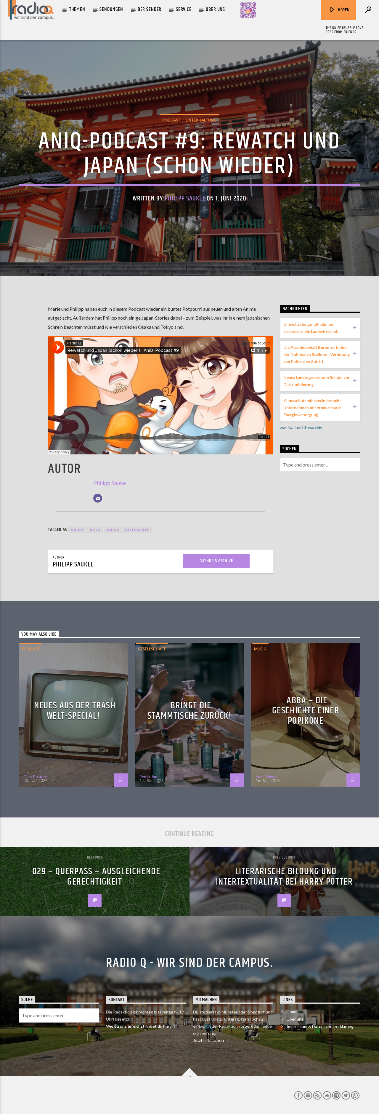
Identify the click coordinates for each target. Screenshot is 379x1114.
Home (292, 1011)
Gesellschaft (152, 649)
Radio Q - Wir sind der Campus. (189, 963)
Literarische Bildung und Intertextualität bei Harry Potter (284, 876)
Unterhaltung (201, 120)
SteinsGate (137, 529)
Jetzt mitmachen (209, 1040)
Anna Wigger (267, 776)
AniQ (95, 529)
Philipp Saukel (185, 198)
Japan (113, 529)
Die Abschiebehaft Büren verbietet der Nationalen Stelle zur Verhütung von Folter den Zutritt (316, 354)
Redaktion (148, 776)
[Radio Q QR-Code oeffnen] (248, 10)
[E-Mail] (97, 498)
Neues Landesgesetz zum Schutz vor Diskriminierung (316, 381)
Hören (343, 10)
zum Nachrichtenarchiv (301, 427)
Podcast (171, 120)
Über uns (215, 9)
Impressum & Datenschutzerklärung (320, 1026)
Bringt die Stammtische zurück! (189, 710)
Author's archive (216, 560)
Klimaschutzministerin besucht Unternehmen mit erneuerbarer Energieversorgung (312, 407)
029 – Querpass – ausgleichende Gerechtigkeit (96, 876)
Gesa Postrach (36, 776)
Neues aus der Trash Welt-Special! (74, 710)
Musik (260, 649)
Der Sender (150, 9)
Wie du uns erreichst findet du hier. (139, 1026)
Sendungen (111, 9)
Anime (77, 529)
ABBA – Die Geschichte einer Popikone (305, 710)
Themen (77, 9)
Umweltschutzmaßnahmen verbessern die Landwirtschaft (311, 328)
